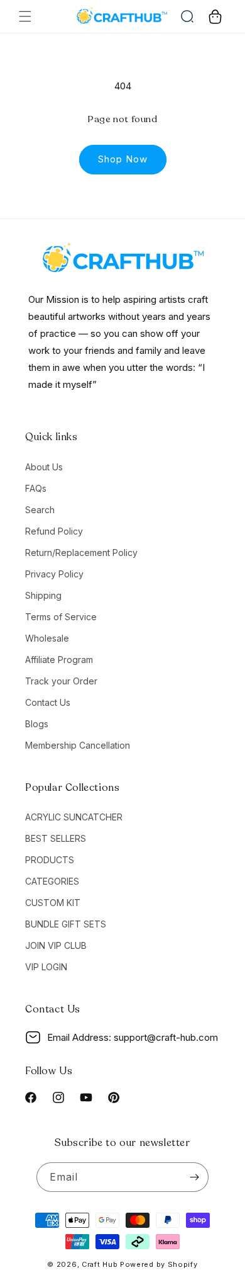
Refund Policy (54, 531)
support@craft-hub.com (166, 1037)
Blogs (36, 723)
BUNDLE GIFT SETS (65, 924)
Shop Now (123, 159)
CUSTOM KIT (52, 902)
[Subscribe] (194, 1177)
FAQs (35, 488)
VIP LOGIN (46, 966)
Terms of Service (61, 616)
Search (40, 509)
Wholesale (47, 638)
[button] (25, 16)
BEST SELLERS (55, 838)
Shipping (43, 595)
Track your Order (61, 681)
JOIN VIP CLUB (56, 945)
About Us (44, 467)
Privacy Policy (54, 574)
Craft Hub (99, 1264)
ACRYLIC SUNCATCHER (73, 817)
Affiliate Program (59, 659)
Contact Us (47, 702)
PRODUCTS (49, 859)
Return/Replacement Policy (81, 552)
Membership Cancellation (77, 745)
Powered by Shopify (159, 1264)
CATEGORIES (52, 881)
